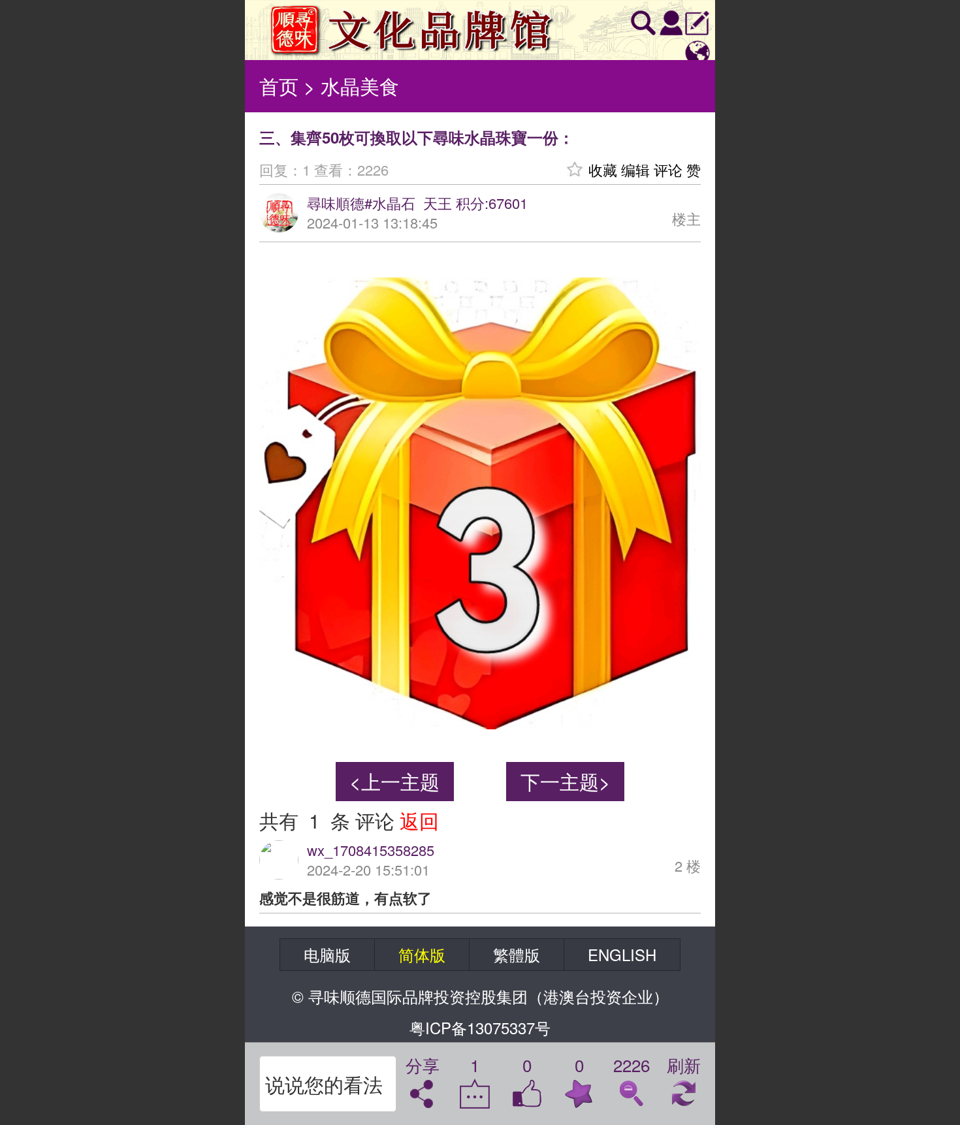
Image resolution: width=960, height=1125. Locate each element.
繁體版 (516, 954)
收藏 (602, 169)
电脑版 (327, 954)
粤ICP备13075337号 (480, 1027)
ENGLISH (622, 954)
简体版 (421, 954)
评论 (668, 169)
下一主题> (565, 781)
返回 (419, 820)
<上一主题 (394, 781)
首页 (278, 86)
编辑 (635, 169)
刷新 (684, 1066)
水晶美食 (360, 86)
